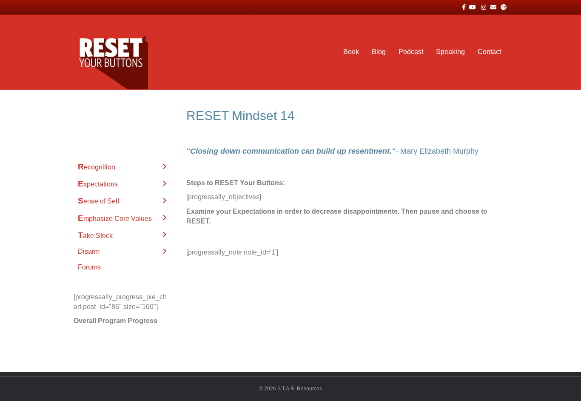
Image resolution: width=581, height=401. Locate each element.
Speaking (450, 51)
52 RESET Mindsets (109, 114)
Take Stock (95, 235)
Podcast (411, 51)
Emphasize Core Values (115, 218)
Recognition (96, 166)
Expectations (98, 183)
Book (351, 51)
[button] (164, 166)
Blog (379, 51)
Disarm (89, 251)
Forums (89, 267)
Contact (489, 51)
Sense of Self (98, 200)
